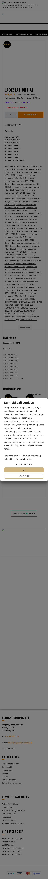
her (29, 459)
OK (24, 470)
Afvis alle (24, 476)
